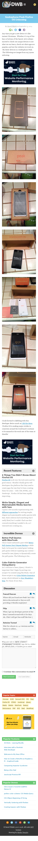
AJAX (12, 699)
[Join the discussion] (10, 30)
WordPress (30, 708)
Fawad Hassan (9, 594)
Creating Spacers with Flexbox (15, 807)
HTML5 (13, 702)
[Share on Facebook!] (20, 30)
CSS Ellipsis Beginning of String (15, 798)
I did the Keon (27, 423)
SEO (18, 708)
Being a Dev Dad (10, 770)
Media (5, 705)
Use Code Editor (24, 677)
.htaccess (5, 699)
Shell (23, 708)
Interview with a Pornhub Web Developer (13, 748)
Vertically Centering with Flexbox (16, 802)
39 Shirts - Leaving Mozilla (14, 743)
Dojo (32, 699)
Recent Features (12, 470)
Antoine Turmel (10, 623)
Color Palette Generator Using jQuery (14, 563)
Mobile (11, 705)
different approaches (10, 512)
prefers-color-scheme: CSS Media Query (18, 794)
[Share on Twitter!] (15, 30)
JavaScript (21, 702)
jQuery (28, 702)
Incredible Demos (13, 533)
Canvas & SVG (20, 699)
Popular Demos (10, 783)
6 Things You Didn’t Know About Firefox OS (19, 476)
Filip (5, 608)
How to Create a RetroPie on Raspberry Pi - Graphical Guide (18, 760)
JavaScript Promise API (12, 775)
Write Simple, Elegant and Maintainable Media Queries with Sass (16, 504)
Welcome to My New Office (14, 754)
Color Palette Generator (26, 575)
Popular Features (11, 739)
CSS (27, 699)
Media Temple (22, 832)
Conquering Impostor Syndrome (15, 766)
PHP (14, 708)
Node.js (25, 705)
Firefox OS (6, 480)
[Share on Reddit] (24, 30)
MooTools (18, 705)
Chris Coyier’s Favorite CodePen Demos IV (15, 788)
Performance (7, 708)
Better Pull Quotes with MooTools (11, 539)
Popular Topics (9, 695)
